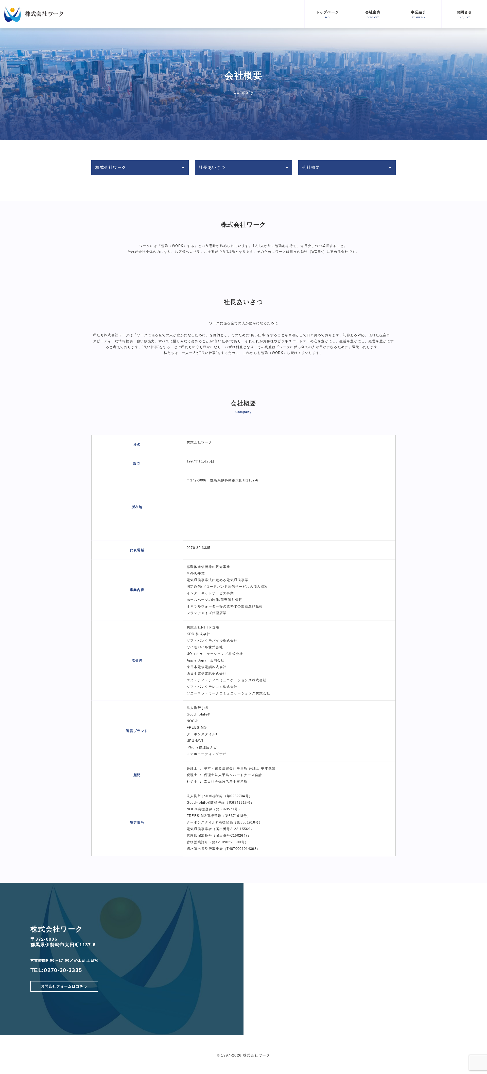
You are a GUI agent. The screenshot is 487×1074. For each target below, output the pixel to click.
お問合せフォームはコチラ (64, 986)
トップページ (327, 14)
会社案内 (373, 14)
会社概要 (311, 167)
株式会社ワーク (110, 167)
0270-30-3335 (63, 970)
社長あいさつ (212, 167)
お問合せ (464, 14)
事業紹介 (418, 14)
